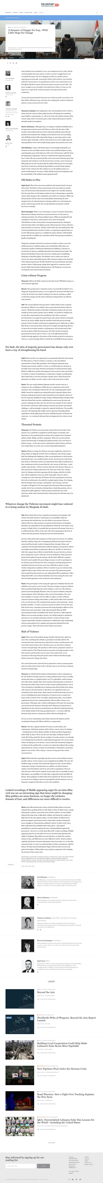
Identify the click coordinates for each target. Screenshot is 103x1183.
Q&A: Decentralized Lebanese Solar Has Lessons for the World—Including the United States (65, 1121)
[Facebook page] (69, 1179)
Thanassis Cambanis (40, 47)
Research (8, 12)
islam (29, 866)
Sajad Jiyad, (43, 961)
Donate (41, 12)
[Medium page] (80, 1179)
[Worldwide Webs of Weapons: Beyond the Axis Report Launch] (20, 1024)
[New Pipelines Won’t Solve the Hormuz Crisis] (20, 1075)
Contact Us (88, 1162)
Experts (15, 12)
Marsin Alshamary (30, 47)
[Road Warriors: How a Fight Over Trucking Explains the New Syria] (20, 1101)
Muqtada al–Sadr (48, 76)
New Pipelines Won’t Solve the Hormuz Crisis (61, 1069)
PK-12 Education (73, 1160)
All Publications (74, 1171)
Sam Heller (49, 1100)
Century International (12, 17)
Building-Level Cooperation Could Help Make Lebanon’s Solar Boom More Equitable (62, 1044)
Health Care (72, 1164)
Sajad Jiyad (19, 49)
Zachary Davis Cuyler (52, 1072)
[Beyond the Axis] (20, 999)
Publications (28, 12)
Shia (33, 866)
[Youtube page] (72, 1179)
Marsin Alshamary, (47, 898)
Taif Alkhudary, (46, 877)
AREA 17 (46, 1179)
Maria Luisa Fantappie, (49, 940)
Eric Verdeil (49, 1049)
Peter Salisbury (50, 995)
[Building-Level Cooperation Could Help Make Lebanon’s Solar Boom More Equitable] (20, 1050)
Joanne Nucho (64, 1125)
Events (21, 12)
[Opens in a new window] (6, 96)
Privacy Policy (89, 1164)
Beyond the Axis (46, 992)
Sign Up (43, 1166)
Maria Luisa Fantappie (12, 128)
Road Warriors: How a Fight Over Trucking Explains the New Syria (65, 1095)
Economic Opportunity (72, 1167)
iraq (26, 866)
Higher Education (74, 1162)
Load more (51, 1142)
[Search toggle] (96, 12)
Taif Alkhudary (21, 47)
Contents (11, 864)
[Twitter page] (76, 1179)
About (35, 12)
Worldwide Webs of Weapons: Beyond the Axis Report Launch (66, 1019)
